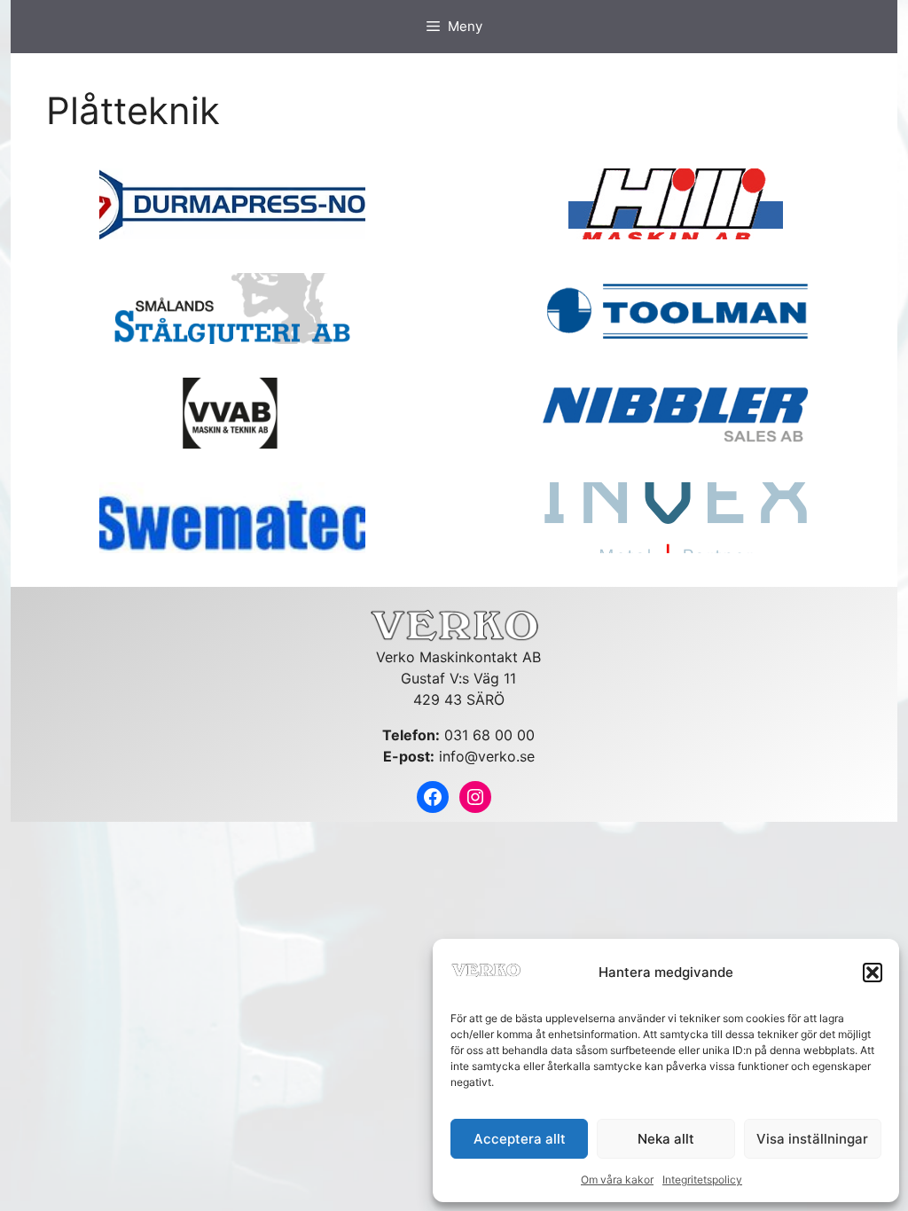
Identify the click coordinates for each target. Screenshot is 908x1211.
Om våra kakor (617, 1179)
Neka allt (666, 1138)
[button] (872, 972)
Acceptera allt (520, 1138)
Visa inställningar (812, 1138)
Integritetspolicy (702, 1179)
